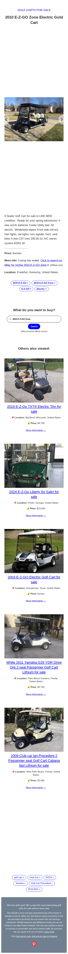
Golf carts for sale (34, 10)
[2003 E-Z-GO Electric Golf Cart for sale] (34, 572)
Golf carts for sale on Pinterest (44, 936)
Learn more (49, 932)
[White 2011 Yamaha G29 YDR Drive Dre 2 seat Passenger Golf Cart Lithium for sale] (34, 657)
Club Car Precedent (41, 883)
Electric (41, 289)
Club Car (34, 877)
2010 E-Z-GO (19, 283)
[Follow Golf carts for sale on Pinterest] (34, 945)
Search (34, 326)
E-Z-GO (25, 289)
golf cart (18, 877)
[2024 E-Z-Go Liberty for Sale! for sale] (34, 487)
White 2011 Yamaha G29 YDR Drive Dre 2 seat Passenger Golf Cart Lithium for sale (34, 667)
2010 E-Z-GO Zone (43, 283)
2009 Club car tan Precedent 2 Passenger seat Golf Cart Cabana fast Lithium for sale (34, 760)
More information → (36, 430)
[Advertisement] (34, 61)
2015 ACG (33, 889)
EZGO (49, 877)
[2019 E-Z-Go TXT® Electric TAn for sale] (34, 402)
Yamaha (19, 883)
